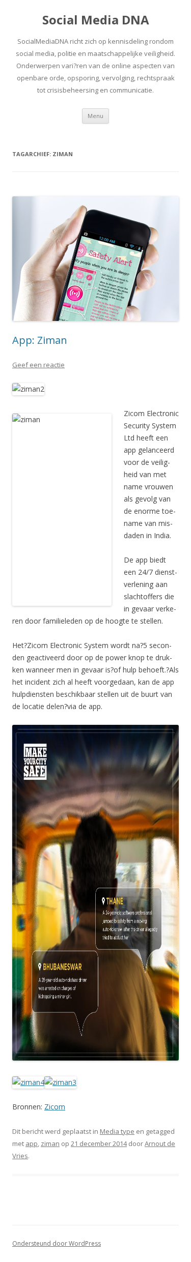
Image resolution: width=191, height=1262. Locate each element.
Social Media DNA (95, 20)
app (31, 1143)
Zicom (54, 1106)
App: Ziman (39, 340)
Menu (95, 116)
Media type (117, 1131)
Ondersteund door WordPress (56, 1243)
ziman (50, 1143)
